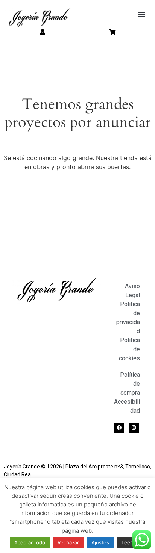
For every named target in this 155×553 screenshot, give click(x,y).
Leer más (132, 542)
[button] (141, 14)
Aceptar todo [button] (29, 542)
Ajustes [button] (100, 542)
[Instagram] (134, 428)
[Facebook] (119, 428)
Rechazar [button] (68, 542)
